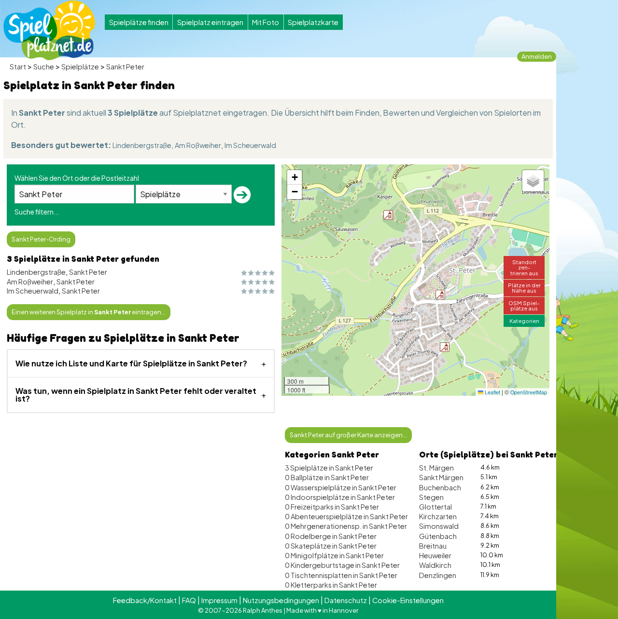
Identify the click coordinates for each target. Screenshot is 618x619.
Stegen (431, 497)
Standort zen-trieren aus (524, 267)
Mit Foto (265, 22)
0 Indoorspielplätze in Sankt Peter (340, 497)
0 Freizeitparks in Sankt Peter (332, 506)
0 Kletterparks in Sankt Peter (331, 584)
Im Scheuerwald (250, 145)
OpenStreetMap (528, 392)
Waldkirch (435, 565)
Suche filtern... (36, 211)
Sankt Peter (125, 66)
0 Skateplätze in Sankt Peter (331, 545)
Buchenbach (440, 487)
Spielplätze (80, 66)
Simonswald (439, 526)
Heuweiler (435, 555)
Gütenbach (438, 536)
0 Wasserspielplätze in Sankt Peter (340, 487)
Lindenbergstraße (141, 145)
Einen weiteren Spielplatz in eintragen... (89, 312)
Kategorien (524, 320)
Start (18, 66)
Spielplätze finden (139, 22)
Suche (43, 66)
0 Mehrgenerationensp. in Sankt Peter (346, 526)
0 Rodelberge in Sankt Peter (331, 536)
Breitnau (433, 545)
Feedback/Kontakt (145, 600)
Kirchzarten (438, 516)
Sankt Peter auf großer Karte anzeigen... (348, 435)
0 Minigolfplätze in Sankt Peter (334, 555)
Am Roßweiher (198, 145)
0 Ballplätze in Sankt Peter (327, 477)
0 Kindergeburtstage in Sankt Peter (342, 565)
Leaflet (491, 392)
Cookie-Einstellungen (408, 600)
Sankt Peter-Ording (41, 239)
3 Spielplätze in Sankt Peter (329, 467)
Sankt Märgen (441, 477)
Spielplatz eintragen (210, 22)
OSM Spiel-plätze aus (524, 305)
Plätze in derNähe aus (524, 288)
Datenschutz (345, 600)
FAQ (189, 600)
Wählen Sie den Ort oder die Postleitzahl (76, 178)
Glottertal (435, 506)
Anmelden (536, 56)
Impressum (219, 600)
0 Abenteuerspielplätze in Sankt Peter (346, 516)
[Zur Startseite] (49, 30)
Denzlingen (437, 575)
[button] (444, 347)
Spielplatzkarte (313, 22)
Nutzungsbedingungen (281, 600)
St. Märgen (436, 467)
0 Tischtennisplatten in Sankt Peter (341, 575)
